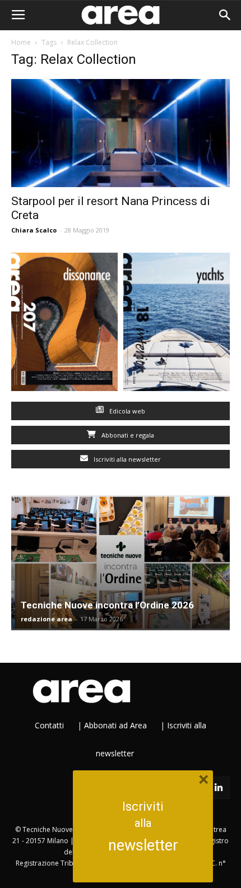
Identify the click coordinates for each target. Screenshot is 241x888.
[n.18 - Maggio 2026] (176, 324)
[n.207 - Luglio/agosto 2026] (64, 324)
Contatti (49, 725)
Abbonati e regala (127, 435)
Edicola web (126, 411)
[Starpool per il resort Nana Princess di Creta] (120, 133)
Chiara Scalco (34, 230)
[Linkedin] (218, 788)
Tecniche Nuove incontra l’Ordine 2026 (107, 605)
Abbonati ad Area (115, 725)
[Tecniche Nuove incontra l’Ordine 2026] (120, 562)
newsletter (143, 845)
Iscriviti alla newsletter (126, 459)
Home (21, 42)
